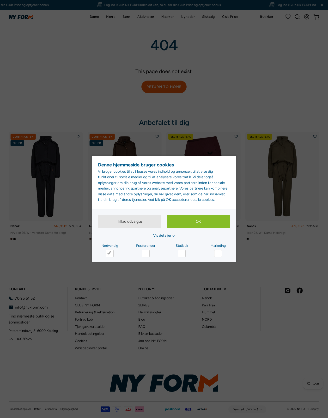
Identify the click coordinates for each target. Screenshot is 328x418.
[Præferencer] (146, 253)
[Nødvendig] (110, 253)
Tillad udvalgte (129, 221)
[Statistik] (182, 253)
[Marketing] (218, 253)
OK (198, 221)
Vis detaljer (162, 235)
